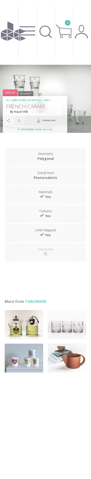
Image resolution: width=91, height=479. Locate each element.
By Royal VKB (19, 112)
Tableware (49, 100)
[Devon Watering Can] (67, 358)
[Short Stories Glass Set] (67, 324)
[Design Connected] (13, 32)
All (8, 100)
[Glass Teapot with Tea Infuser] (24, 324)
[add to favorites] (19, 120)
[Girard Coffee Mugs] (24, 358)
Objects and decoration (26, 100)
